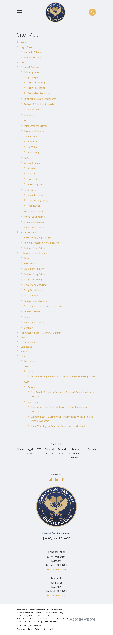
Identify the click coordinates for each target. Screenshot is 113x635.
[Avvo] (50, 479)
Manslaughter (35, 184)
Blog (23, 356)
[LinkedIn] (56, 479)
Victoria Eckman (33, 57)
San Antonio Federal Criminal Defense (41, 332)
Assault (32, 173)
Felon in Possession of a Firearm (41, 242)
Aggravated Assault (34, 222)
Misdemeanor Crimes (35, 125)
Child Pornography (38, 200)
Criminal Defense (30, 67)
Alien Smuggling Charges (37, 237)
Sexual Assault (36, 195)
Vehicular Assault (33, 211)
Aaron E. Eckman (33, 52)
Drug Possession (36, 87)
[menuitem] (21, 629)
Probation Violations (35, 131)
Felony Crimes (31, 114)
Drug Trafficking (36, 82)
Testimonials (28, 342)
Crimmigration (32, 72)
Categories (30, 360)
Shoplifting (34, 152)
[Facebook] (62, 479)
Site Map (25, 351)
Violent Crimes (32, 163)
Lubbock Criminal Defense (35, 253)
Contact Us (26, 346)
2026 (26, 366)
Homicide (33, 178)
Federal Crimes (29, 232)
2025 (26, 382)
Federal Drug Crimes (35, 248)
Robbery (32, 141)
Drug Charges (31, 77)
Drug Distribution (33, 290)
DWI (23, 62)
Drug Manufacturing (39, 93)
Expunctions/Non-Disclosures (40, 98)
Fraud (27, 120)
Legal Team (27, 47)
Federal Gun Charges (35, 300)
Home (24, 42)
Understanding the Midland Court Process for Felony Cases (63, 376)
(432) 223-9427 (56, 537)
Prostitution (34, 205)
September (34, 402)
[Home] (55, 12)
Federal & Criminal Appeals (39, 104)
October (32, 387)
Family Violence (32, 109)
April (30, 371)
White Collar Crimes (34, 227)
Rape (26, 157)
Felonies (28, 317)
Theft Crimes (31, 136)
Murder (32, 168)
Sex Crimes (30, 189)
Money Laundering (34, 216)
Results (24, 337)
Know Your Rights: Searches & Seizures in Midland (58, 426)
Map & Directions (56, 569)
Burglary (32, 146)
